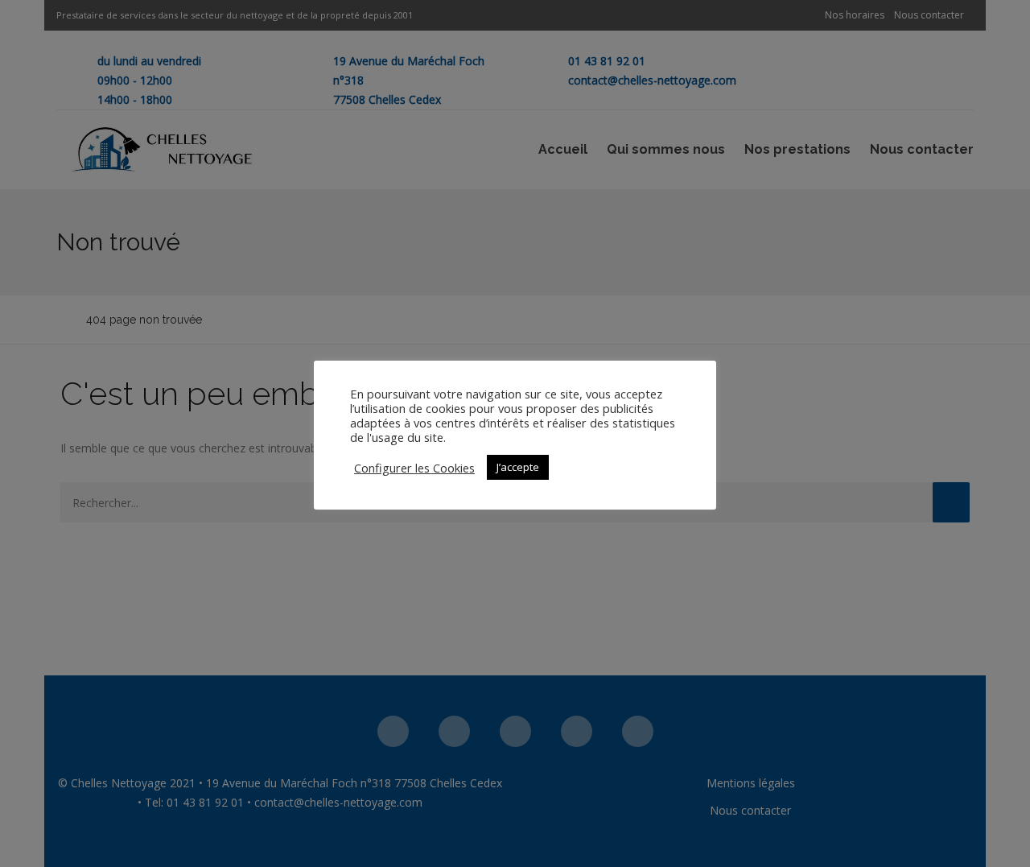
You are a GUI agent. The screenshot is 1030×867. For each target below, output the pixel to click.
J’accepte (517, 467)
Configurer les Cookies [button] (414, 467)
